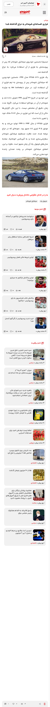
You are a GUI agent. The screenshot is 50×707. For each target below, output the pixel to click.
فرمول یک (43, 201)
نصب (9, 4)
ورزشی (46, 20)
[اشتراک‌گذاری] (39, 703)
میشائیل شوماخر (31, 201)
